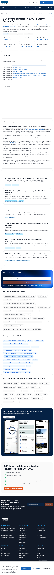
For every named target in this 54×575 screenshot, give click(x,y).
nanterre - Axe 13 (17, 67)
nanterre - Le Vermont (18, 79)
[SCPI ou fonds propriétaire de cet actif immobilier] (45, 37)
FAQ (38, 550)
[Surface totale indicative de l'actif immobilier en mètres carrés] (9, 37)
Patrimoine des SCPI (9, 13)
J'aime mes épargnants (42, 560)
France (17, 13)
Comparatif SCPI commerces (7, 537)
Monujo (35, 2)
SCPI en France (40, 528)
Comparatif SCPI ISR (5, 532)
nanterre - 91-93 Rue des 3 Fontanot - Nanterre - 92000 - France (29, 73)
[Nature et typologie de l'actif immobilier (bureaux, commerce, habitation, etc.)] (28, 37)
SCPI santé (21, 539)
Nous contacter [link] (47, 2)
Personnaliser (47, 568)
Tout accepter (26, 568)
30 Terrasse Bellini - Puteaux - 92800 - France (15, 344)
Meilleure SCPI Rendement (12, 143)
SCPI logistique (22, 532)
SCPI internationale (41, 532)
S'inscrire (48, 504)
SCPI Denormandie (5, 555)
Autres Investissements (14, 7)
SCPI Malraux (4, 550)
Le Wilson (35, 359)
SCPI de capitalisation (24, 553)
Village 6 (30, 340)
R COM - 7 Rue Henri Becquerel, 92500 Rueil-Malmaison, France (20, 353)
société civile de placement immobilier (34, 129)
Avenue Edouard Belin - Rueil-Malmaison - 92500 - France (18, 356)
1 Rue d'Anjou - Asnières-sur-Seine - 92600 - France (17, 359)
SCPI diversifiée (22, 555)
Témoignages (40, 557)
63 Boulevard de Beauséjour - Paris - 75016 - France (17, 372)
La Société (49, 7)
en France (13, 26)
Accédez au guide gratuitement (13, 488)
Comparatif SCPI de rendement (8, 528)
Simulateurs (28, 7)
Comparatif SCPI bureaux (6, 535)
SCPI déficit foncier (5, 553)
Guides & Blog (39, 7)
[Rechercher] (29, 2)
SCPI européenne (41, 530)
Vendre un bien (40, 548)
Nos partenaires (40, 555)
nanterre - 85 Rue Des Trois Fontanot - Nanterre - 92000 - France (29, 75)
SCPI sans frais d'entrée (24, 550)
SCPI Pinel (3, 548)
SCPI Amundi (39, 535)
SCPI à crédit (22, 548)
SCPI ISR (21, 557)
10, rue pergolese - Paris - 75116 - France (14, 366)
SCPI (3, 7)
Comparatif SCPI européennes (8, 530)
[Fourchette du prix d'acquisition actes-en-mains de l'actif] (29, 44)
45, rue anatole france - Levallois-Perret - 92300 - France (18, 363)
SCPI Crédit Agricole (41, 537)
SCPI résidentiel (22, 535)
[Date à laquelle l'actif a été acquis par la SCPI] (14, 44)
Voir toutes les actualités (9, 266)
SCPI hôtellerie (22, 542)
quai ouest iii (35, 347)
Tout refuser (36, 568)
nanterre (23, 13)
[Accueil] (2, 13)
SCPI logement (22, 537)
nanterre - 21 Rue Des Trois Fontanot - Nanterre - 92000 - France (29, 65)
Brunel (28, 366)
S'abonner (27, 282)
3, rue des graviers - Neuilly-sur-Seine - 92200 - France (18, 350)
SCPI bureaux (22, 528)
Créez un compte (9, 417)
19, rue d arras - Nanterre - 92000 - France (14, 340)
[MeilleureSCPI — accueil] (4, 3)
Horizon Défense (39, 340)
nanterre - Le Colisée (18, 77)
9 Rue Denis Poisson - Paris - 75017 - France (15, 369)
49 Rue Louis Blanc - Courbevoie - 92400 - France (16, 347)
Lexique (38, 553)
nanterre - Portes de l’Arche (20, 69)
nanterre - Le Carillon (18, 71)
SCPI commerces (23, 530)
